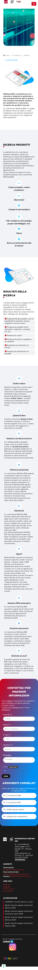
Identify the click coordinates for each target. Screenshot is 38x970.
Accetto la (5, 766)
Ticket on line (8, 889)
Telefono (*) (8, 745)
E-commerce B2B (13, 795)
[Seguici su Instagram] (12, 945)
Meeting (6, 884)
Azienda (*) (7, 714)
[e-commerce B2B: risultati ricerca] (19, 275)
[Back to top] (34, 966)
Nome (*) (6, 725)
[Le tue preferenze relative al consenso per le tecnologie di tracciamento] (4, 966)
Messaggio (7, 755)
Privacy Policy (21, 859)
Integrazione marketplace (16, 816)
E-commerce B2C (13, 802)
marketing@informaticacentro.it (16, 874)
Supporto (7, 887)
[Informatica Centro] (8, 839)
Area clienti (8, 891)
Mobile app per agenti (15, 809)
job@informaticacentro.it (21, 876)
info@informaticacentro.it (13, 870)
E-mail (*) (7, 735)
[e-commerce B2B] (19, 78)
